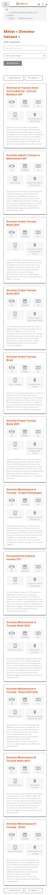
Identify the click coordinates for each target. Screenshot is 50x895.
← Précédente (14, 78)
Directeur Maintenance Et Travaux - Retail (21, 825)
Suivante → (34, 78)
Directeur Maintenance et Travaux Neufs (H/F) (21, 624)
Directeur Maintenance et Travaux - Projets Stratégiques (24, 491)
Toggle (6, 5)
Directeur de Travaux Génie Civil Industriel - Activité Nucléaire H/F (22, 91)
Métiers (12, 18)
